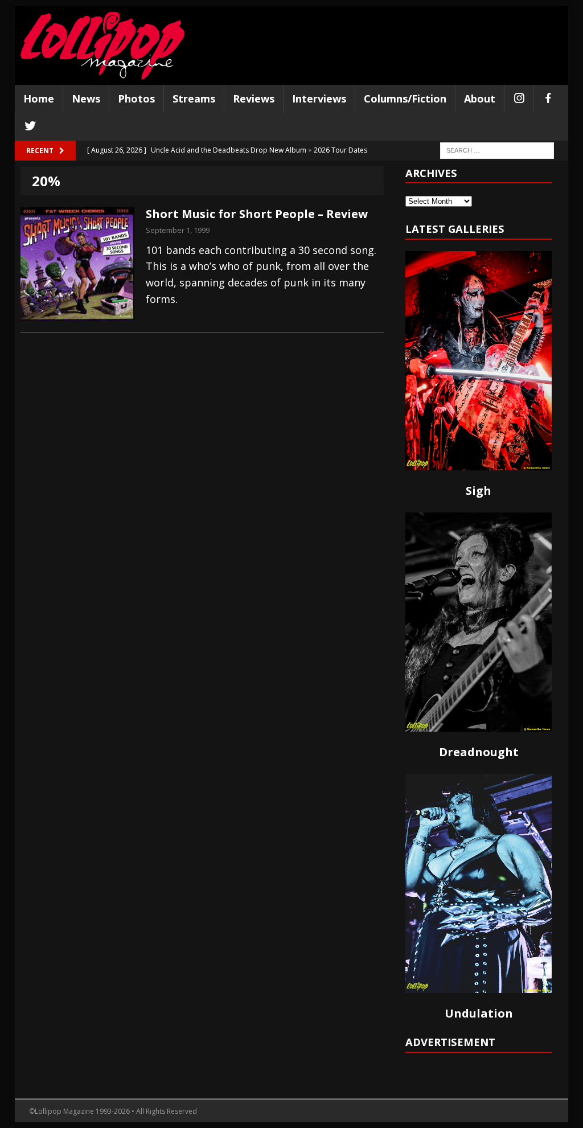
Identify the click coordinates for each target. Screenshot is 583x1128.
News (86, 98)
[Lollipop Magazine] (102, 45)
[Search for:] (497, 149)
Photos (136, 98)
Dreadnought (479, 752)
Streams (194, 98)
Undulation (479, 1013)
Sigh (478, 490)
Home (38, 98)
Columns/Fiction (405, 98)
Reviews (253, 98)
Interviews (319, 98)
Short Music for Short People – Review (257, 214)
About (479, 98)
